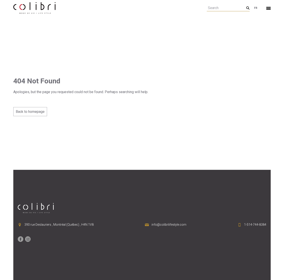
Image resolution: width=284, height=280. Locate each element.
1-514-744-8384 (255, 224)
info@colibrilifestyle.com (169, 224)
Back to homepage (30, 112)
